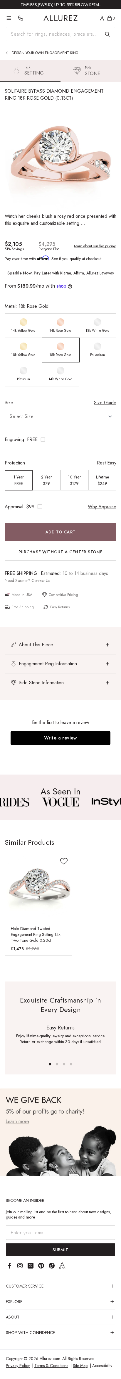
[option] (23, 326)
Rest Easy (106, 462)
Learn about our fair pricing (95, 246)
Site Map (80, 1365)
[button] (60, 439)
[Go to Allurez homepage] (60, 18)
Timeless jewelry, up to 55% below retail (60, 5)
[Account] (102, 18)
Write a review (60, 738)
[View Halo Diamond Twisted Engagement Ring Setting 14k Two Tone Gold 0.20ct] (38, 886)
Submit (60, 1250)
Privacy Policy (18, 1365)
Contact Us (40, 580)
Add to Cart (61, 532)
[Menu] (9, 18)
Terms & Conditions (51, 1365)
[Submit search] (107, 34)
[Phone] (20, 18)
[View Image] (60, 802)
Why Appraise (102, 506)
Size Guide (105, 402)
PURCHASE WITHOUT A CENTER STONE (61, 552)
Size (9, 402)
